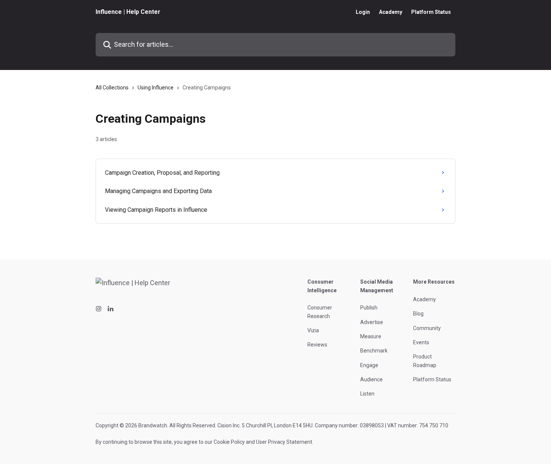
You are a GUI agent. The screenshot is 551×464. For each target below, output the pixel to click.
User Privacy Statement (284, 442)
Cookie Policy (229, 442)
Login (363, 12)
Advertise (371, 322)
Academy (390, 12)
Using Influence (156, 88)
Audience (371, 379)
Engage (369, 365)
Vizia (313, 330)
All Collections (112, 88)
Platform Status (431, 12)
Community (427, 328)
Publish (368, 308)
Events (421, 342)
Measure (370, 336)
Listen (367, 394)
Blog (418, 314)
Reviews (317, 345)
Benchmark (374, 351)
